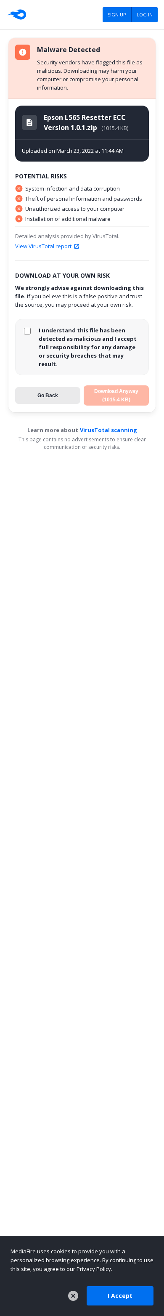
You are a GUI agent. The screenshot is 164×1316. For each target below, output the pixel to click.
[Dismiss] (73, 1296)
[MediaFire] (16, 14)
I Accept (120, 1296)
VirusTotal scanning (108, 430)
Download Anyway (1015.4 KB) (116, 395)
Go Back (47, 395)
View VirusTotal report (43, 246)
